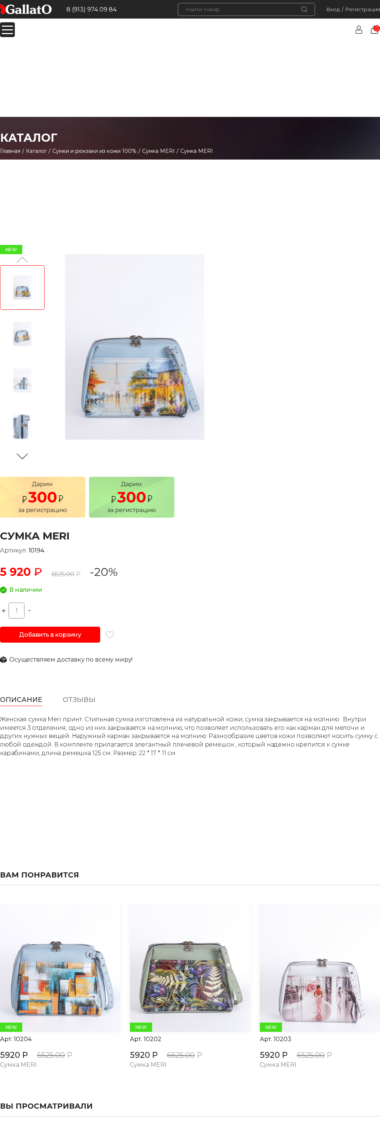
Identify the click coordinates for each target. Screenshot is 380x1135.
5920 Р (14, 1055)
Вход (333, 9)
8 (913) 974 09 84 (91, 9)
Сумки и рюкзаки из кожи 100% (94, 151)
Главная (10, 151)
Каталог (36, 151)
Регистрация (362, 9)
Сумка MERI (158, 151)
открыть (52, 968)
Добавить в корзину (50, 634)
